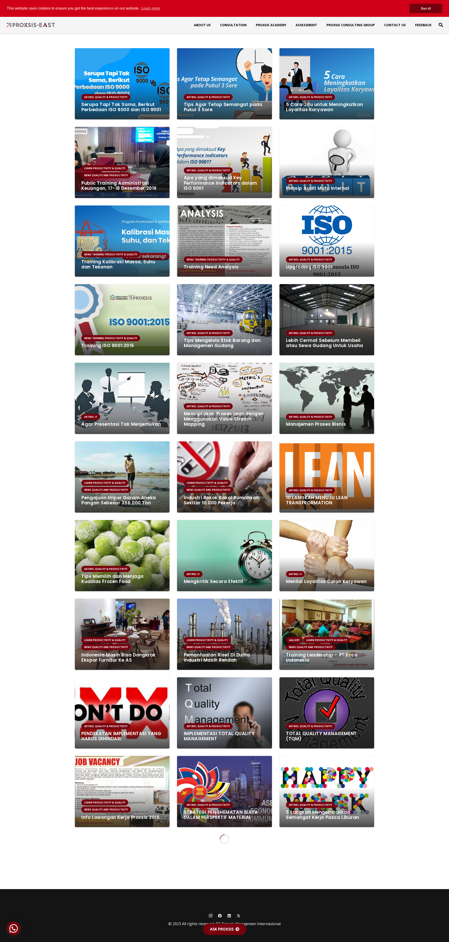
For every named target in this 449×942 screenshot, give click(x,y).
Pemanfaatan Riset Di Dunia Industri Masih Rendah (217, 657)
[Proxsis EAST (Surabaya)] (31, 25)
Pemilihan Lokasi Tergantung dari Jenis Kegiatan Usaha (223, 893)
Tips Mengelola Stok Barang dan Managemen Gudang (222, 343)
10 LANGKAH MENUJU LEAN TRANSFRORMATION (317, 500)
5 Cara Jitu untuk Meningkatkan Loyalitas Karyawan (324, 107)
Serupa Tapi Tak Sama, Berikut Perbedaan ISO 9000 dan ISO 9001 (121, 107)
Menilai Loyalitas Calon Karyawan (326, 581)
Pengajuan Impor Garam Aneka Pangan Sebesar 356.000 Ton (118, 500)
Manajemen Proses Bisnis (316, 424)
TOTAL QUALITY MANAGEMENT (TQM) (321, 736)
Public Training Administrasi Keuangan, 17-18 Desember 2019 (119, 186)
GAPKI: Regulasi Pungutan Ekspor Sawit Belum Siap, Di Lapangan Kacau (325, 890)
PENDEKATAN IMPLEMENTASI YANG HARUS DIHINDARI (121, 736)
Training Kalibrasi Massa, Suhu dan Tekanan (118, 264)
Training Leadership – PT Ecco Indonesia (321, 657)
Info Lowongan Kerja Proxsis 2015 (120, 817)
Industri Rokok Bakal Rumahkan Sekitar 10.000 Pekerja (221, 500)
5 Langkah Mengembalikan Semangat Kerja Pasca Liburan (322, 815)
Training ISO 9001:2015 (107, 345)
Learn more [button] (150, 8)
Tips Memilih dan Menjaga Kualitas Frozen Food (112, 579)
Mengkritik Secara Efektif (213, 581)
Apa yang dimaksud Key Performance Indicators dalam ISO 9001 (220, 183)
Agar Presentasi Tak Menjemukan (121, 424)
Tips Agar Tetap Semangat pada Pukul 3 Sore (223, 107)
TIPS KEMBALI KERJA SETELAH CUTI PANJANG (121, 893)
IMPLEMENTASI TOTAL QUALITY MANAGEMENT (219, 736)
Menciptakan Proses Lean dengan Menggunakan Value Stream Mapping (224, 419)
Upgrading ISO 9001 (309, 267)
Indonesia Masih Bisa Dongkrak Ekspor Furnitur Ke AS (118, 657)
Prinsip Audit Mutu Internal (317, 188)
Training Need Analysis (211, 267)
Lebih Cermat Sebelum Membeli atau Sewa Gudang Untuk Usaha (324, 343)
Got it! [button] (426, 8)
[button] (440, 25)
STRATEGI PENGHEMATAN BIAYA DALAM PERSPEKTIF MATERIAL (221, 815)
